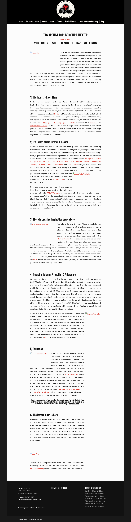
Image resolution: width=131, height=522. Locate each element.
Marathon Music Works (80, 161)
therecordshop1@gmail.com (31, 500)
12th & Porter (73, 164)
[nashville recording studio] (65, 9)
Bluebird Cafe (58, 179)
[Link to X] (105, 9)
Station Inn (41, 161)
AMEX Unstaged (54, 193)
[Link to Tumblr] (111, 9)
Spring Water (90, 158)
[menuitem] (21, 21)
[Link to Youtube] (108, 9)
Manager (46, 123)
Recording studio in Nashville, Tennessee (31, 508)
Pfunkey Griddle (63, 239)
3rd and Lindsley (43, 164)
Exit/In (67, 161)
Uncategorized (65, 39)
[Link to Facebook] (102, 9)
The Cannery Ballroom (55, 161)
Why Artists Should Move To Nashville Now (65, 43)
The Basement (57, 164)
